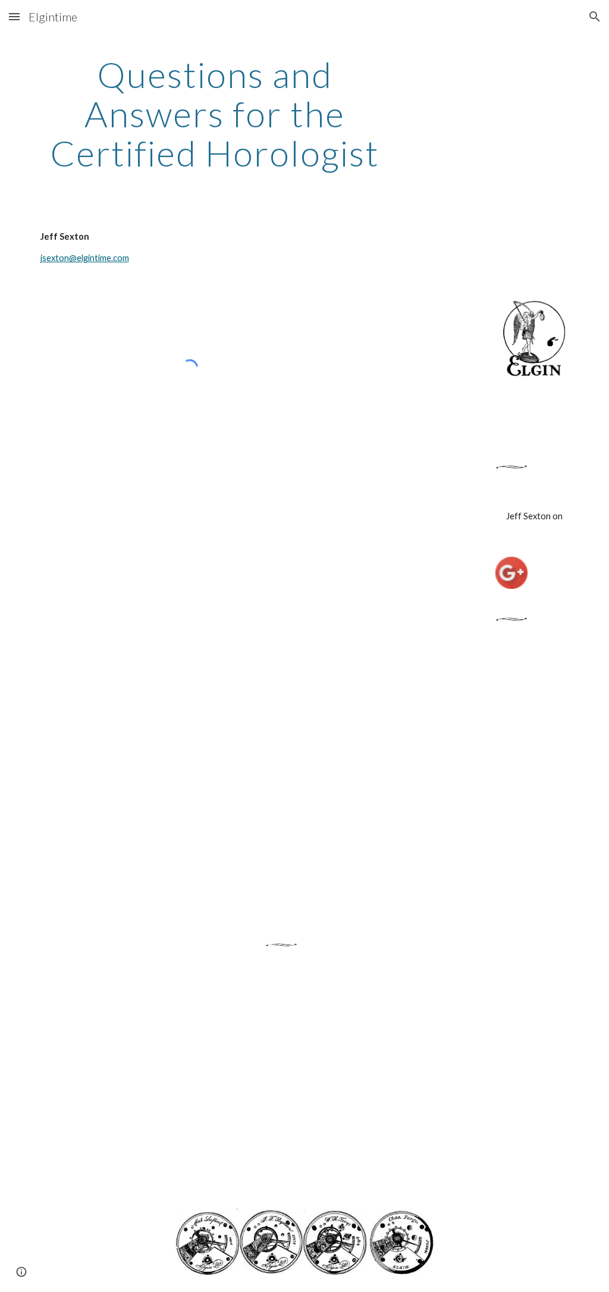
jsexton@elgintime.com (84, 258)
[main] (215, 113)
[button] (14, 16)
